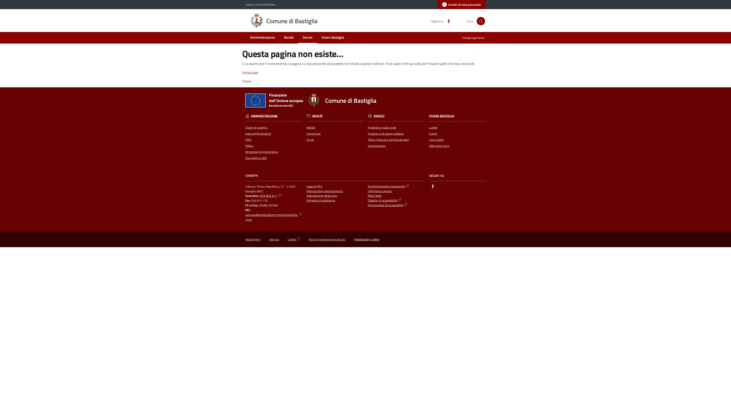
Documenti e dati (256, 158)
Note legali (374, 195)
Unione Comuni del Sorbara (260, 4)
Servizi (379, 116)
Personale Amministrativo (261, 152)
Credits (292, 239)
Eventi (433, 133)
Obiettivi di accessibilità (382, 200)
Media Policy (253, 239)
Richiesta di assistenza (320, 200)
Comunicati (313, 133)
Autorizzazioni (376, 145)
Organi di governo (256, 127)
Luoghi (433, 127)
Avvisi (310, 139)
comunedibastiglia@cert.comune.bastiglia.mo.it (271, 217)
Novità (317, 116)
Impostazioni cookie (366, 239)
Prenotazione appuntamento (324, 191)
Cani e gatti (436, 139)
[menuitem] (262, 38)
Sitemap (274, 239)
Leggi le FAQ (314, 186)
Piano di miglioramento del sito (327, 239)
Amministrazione (264, 116)
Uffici (248, 139)
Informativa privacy (380, 191)
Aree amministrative (258, 133)
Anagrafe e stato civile (382, 127)
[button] (480, 21)
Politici (249, 145)
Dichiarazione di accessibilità (385, 205)
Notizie (310, 127)
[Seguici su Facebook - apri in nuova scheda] (447, 21)
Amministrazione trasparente (386, 186)
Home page (250, 72)
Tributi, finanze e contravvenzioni (388, 139)
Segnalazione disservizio (321, 195)
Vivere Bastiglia (441, 116)
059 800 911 (268, 196)
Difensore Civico (439, 145)
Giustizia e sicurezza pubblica (386, 133)
